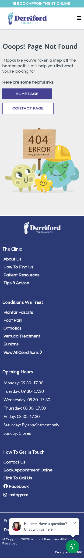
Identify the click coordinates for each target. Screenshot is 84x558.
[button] (79, 18)
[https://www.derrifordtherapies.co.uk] (27, 18)
